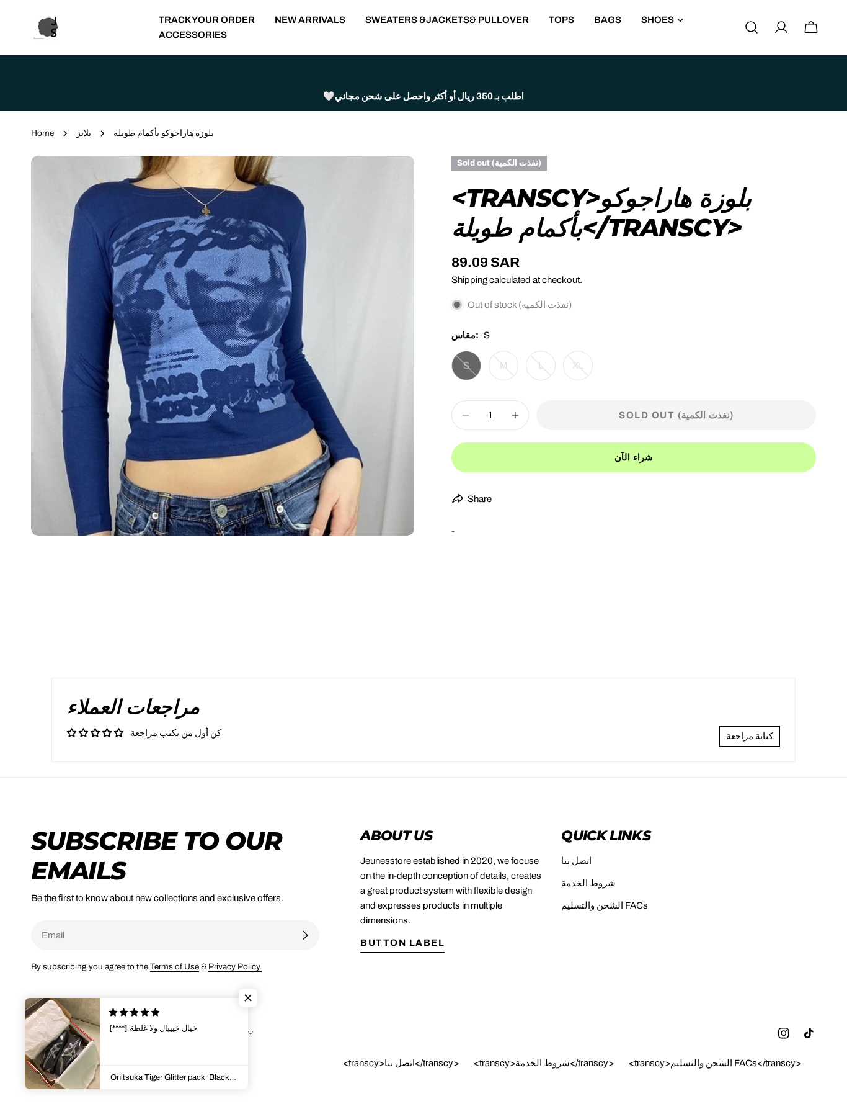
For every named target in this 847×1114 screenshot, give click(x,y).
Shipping (469, 280)
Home (42, 133)
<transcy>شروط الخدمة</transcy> (544, 1063)
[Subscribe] (305, 935)
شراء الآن (633, 457)
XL (582, 370)
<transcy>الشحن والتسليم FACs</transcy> (715, 1063)
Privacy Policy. (235, 966)
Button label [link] (402, 943)
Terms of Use (174, 966)
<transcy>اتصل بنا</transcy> (401, 1063)
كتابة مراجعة (749, 736)
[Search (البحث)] (751, 27)
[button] (248, 998)
